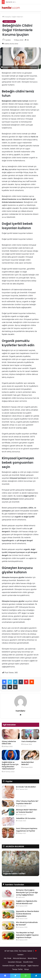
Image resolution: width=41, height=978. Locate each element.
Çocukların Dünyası (15, 962)
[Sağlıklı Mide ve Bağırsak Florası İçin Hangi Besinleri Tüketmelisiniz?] (11, 755)
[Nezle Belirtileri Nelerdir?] (30, 755)
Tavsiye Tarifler (17, 969)
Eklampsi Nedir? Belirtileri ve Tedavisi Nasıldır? (26, 811)
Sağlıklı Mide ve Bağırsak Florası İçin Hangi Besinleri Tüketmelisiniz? (10, 765)
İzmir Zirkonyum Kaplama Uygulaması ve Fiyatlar (26, 829)
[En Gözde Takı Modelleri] (8, 792)
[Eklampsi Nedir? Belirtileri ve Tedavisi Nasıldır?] (8, 812)
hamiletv (8, 40)
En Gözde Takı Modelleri (26, 787)
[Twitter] (10, 682)
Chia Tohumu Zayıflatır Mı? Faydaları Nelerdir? (27, 802)
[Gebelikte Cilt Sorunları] (8, 821)
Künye (26, 969)
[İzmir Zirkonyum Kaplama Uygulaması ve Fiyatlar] (8, 832)
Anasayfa (7, 17)
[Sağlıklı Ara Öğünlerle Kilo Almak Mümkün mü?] (8, 904)
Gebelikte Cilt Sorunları (26, 818)
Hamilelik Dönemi (8, 966)
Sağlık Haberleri (17, 17)
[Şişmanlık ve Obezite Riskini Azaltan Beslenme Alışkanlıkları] (8, 914)
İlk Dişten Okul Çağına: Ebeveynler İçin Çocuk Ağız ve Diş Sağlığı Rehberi (27, 892)
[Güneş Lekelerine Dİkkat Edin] (11, 734)
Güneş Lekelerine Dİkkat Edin (9, 742)
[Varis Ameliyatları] (30, 734)
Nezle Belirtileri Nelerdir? (27, 763)
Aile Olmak (7, 958)
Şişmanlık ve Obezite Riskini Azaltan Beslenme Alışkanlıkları (27, 913)
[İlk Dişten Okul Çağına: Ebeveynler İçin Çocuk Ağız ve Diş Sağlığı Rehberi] (8, 893)
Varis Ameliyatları (28, 741)
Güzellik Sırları (28, 962)
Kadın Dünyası (21, 966)
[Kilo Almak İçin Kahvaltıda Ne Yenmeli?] (8, 925)
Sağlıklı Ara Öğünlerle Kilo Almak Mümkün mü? (26, 902)
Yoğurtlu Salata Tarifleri (14, 873)
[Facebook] (4, 682)
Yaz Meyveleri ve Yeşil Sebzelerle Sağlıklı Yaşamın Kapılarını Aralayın (27, 935)
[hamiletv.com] (11, 8)
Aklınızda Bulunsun (19, 958)
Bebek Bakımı (32, 958)
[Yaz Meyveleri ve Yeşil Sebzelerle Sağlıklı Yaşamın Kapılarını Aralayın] (8, 935)
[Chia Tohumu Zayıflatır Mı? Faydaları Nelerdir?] (8, 803)
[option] (20, 863)
